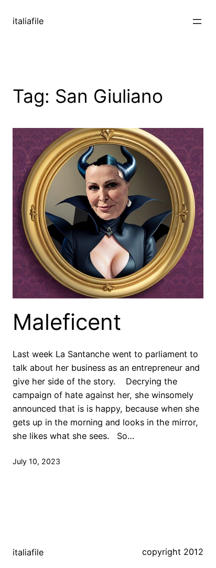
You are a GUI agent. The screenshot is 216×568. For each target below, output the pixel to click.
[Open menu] (197, 21)
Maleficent (67, 322)
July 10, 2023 (36, 461)
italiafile (28, 21)
